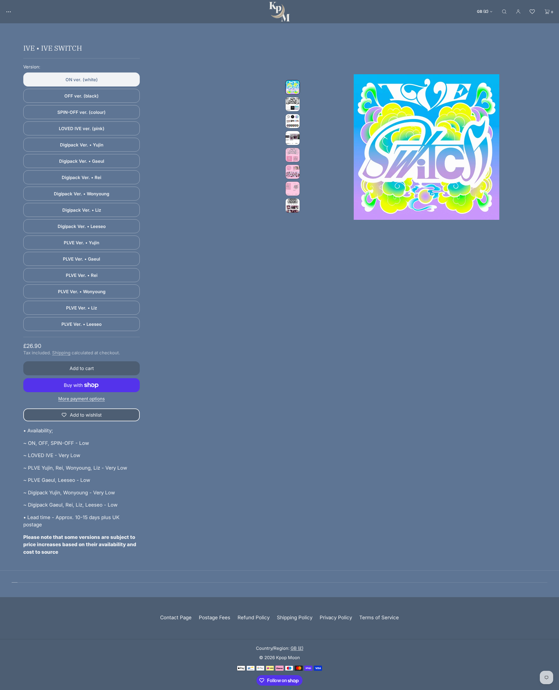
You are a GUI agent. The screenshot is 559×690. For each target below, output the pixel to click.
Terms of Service (379, 617)
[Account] (518, 11)
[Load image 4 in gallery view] (292, 138)
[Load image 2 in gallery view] (292, 104)
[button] (504, 11)
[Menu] (13, 11)
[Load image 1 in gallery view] (292, 87)
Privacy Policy (336, 617)
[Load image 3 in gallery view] (292, 121)
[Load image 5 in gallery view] (292, 155)
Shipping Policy (294, 617)
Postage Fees (214, 617)
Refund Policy (254, 617)
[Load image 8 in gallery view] (292, 205)
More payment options (81, 398)
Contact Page (176, 617)
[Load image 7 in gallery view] (292, 188)
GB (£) (483, 11)
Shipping (61, 352)
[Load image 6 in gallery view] (292, 171)
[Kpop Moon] (279, 11)
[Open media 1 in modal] (426, 147)
